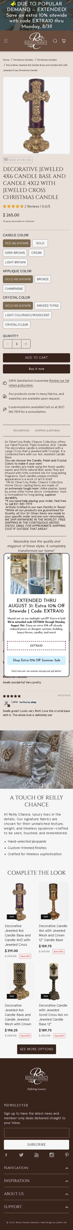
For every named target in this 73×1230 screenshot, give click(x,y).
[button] (36, 645)
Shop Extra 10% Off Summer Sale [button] (36, 660)
